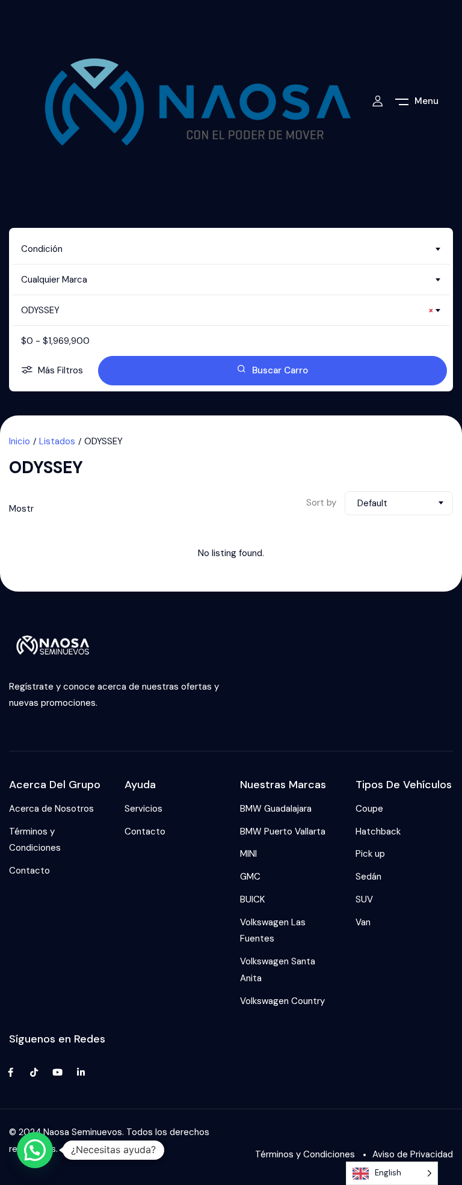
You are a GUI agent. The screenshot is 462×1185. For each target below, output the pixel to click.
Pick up (370, 854)
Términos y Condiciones (35, 839)
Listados (57, 441)
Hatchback (378, 831)
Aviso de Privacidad (412, 1154)
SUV (364, 899)
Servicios (143, 809)
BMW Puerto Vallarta (282, 831)
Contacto (29, 871)
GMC (250, 877)
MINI (248, 854)
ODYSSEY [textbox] (227, 310)
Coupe (369, 809)
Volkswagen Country (282, 1001)
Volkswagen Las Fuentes (273, 930)
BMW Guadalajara (276, 809)
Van (363, 922)
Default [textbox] (372, 503)
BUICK (252, 899)
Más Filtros (60, 370)
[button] (35, 1150)
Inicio (19, 441)
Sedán (368, 877)
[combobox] (231, 249)
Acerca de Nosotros (51, 809)
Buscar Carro (280, 370)
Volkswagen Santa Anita (277, 969)
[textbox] (231, 249)
